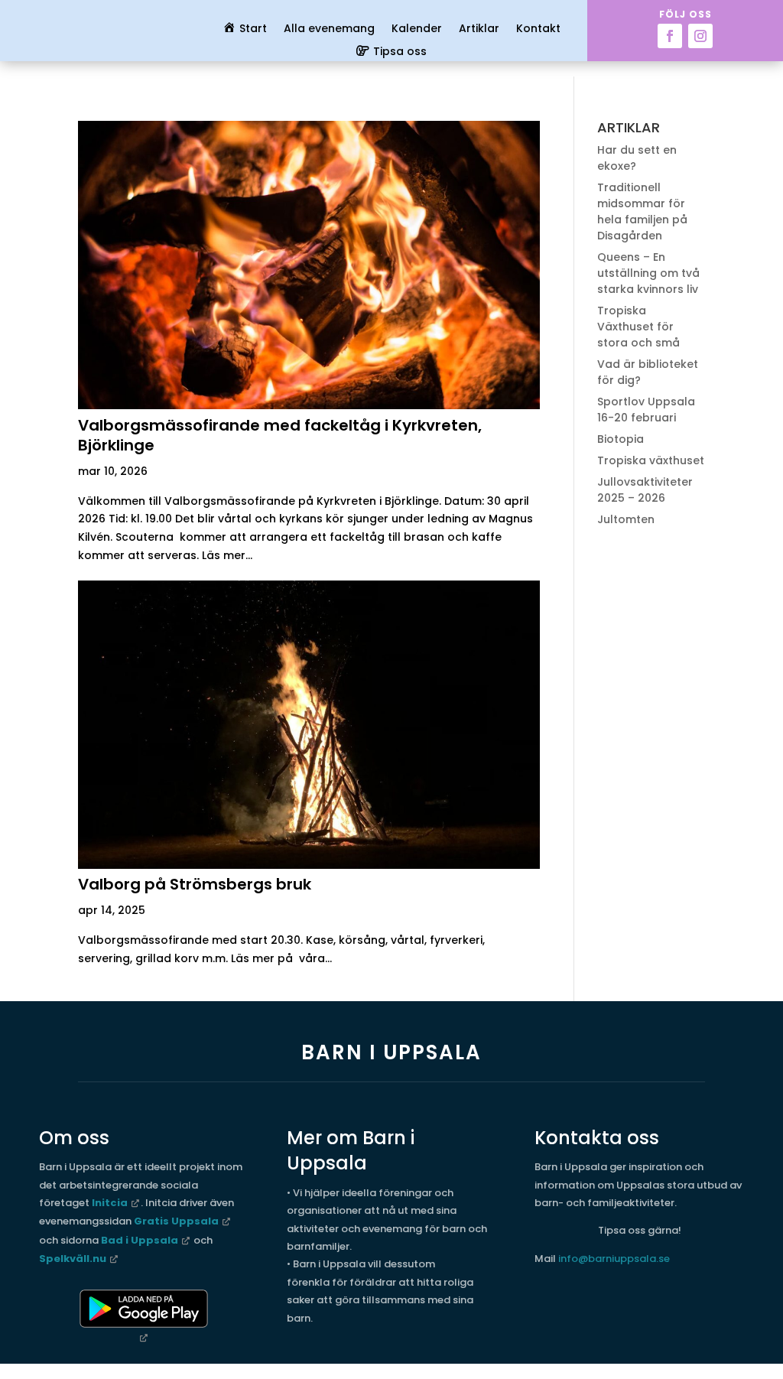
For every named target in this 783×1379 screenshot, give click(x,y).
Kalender (417, 29)
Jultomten (626, 519)
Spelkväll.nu (72, 1258)
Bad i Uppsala (139, 1240)
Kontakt (538, 29)
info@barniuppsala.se (614, 1258)
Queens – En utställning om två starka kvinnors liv (648, 273)
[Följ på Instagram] (700, 36)
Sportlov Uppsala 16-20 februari (646, 409)
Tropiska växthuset (650, 460)
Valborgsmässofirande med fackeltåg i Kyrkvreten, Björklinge (280, 435)
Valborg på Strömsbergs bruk (194, 884)
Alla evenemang (329, 29)
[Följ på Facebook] (670, 36)
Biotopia (620, 439)
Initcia (110, 1202)
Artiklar (479, 29)
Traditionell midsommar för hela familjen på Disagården (642, 211)
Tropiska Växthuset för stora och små (638, 326)
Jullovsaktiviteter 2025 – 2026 (645, 490)
